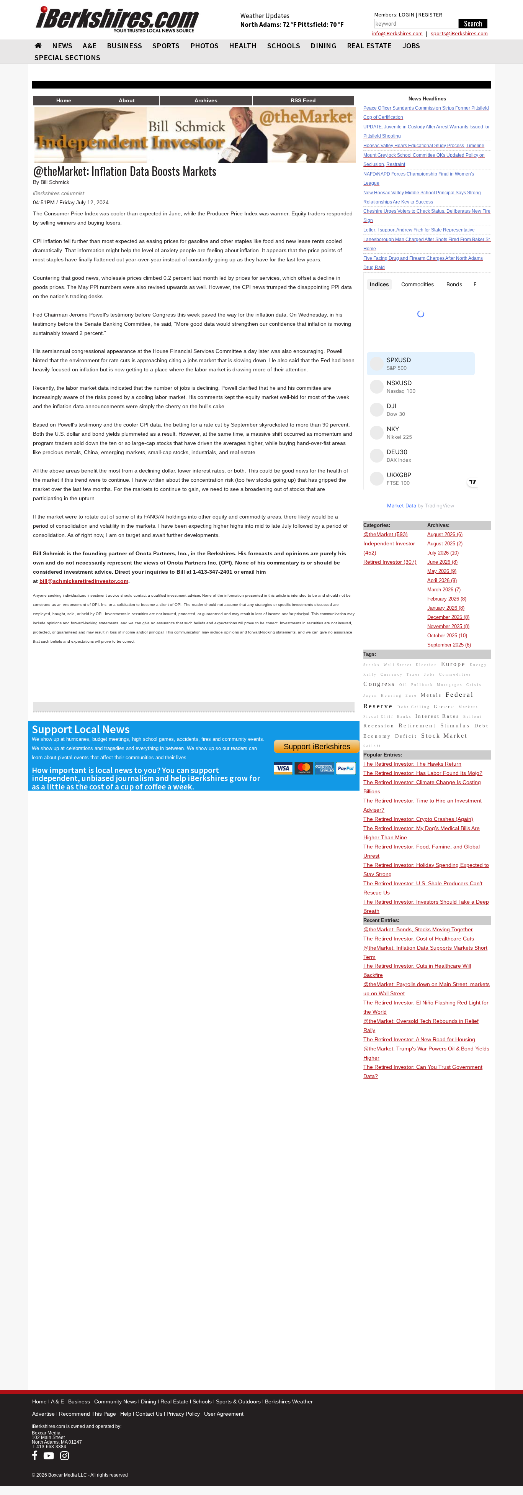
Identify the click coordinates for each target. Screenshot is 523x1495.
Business (79, 1401)
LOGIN (406, 14)
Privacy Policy (183, 1414)
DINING (324, 45)
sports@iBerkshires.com (459, 33)
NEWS (62, 45)
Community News (115, 1401)
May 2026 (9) (441, 571)
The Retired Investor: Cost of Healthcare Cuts (418, 938)
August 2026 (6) (445, 534)
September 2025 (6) (449, 645)
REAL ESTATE (369, 45)
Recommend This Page (87, 1414)
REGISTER (430, 14)
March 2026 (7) (444, 589)
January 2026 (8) (445, 608)
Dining (148, 1401)
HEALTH (243, 45)
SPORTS (166, 45)
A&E (89, 45)
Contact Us (149, 1414)
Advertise (43, 1414)
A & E (57, 1401)
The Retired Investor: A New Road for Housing (419, 1039)
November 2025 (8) (448, 626)
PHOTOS (204, 45)
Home (39, 1401)
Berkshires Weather (289, 1401)
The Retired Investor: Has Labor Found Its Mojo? (422, 773)
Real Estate (174, 1401)
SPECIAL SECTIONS (67, 57)
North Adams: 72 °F (269, 24)
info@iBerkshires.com (397, 33)
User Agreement (224, 1414)
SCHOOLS (284, 45)
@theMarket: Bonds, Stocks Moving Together (418, 929)
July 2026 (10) (443, 553)
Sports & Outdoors (238, 1401)
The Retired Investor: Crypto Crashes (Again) (418, 819)
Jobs (411, 45)
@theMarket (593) (385, 534)
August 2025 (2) (445, 543)
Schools (202, 1401)
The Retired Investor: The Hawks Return (412, 764)
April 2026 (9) (442, 580)
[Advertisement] (427, 1196)
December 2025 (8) (448, 617)
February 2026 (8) (446, 599)
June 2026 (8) (442, 562)
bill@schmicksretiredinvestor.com (83, 581)
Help (125, 1414)
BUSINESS (124, 45)
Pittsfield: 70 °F (321, 24)
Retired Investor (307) (390, 562)
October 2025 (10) (447, 635)
